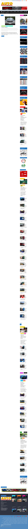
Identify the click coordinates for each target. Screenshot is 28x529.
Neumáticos (22, 522)
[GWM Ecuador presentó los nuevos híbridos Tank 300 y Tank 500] (22, 456)
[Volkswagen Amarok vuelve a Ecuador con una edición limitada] (22, 463)
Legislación (26, 523)
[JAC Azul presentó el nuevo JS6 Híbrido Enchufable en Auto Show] (22, 197)
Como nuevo (4, 27)
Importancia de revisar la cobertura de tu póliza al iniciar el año (23, 336)
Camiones (16, 517)
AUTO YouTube (11, 523)
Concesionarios (10, 521)
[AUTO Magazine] (1, 11)
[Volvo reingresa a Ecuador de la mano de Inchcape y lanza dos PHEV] (22, 288)
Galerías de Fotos (17, 518)
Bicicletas (9, 518)
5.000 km (10, 28)
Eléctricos (6, 517)
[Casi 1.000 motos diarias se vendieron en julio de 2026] (23, 180)
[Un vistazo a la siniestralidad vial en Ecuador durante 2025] (22, 352)
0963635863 (8, 28)
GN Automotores (14, 519)
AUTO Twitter (8, 523)
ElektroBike (5, 521)
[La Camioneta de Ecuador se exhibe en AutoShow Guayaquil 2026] (22, 204)
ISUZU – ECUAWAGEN (25, 520)
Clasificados (7, 519)
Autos (22, 520)
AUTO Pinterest (14, 523)
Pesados (11, 517)
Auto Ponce (5, 519)
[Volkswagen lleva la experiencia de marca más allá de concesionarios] (22, 308)
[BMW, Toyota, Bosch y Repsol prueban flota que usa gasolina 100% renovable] (22, 256)
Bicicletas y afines (22, 519)
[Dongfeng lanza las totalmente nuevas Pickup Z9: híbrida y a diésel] (22, 412)
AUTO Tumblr (18, 523)
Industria (4, 11)
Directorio (18, 520)
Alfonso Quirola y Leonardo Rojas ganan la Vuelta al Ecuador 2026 (15, 0)
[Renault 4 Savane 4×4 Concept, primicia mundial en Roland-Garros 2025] (22, 450)
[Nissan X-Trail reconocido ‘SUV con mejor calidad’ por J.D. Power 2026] (22, 301)
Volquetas (13, 520)
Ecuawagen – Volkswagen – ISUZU (15, 521)
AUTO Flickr (23, 523)
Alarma (12, 28)
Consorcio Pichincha (15, 522)
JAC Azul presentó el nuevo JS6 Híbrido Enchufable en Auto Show (23, 384)
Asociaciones (7, 522)
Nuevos (21, 11)
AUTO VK (21, 523)
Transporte (13, 517)
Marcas (20, 520)
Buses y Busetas (25, 519)
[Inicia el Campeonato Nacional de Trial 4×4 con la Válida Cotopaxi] (23, 433)
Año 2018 (14, 28)
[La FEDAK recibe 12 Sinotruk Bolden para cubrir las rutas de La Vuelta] (22, 223)
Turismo (15, 11)
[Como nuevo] (10, 16)
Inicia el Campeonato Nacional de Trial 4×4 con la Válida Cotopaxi (24, 441)
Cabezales (10, 520)
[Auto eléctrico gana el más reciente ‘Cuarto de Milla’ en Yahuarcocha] (22, 133)
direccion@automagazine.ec (4, 509)
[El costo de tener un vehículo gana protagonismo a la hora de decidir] (22, 230)
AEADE (9, 522)
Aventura (14, 518)
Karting (26, 517)
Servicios (12, 522)
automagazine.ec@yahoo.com (4, 508)
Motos (11, 11)
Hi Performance (25, 522)
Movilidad (26, 518)
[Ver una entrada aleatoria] (26, 11)
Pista (21, 114)
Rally (22, 517)
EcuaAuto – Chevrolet (3, 522)
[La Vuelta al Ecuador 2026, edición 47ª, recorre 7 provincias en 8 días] (19, 508)
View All (25, 15)
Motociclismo (3, 518)
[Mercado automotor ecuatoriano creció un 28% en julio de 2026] (22, 217)
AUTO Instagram (4, 523)
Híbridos (8, 517)
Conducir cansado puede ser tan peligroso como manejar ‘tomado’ (23, 20)
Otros (7, 521)
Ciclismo (5, 518)
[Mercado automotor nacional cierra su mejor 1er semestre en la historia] (22, 314)
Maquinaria (15, 520)
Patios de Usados (19, 522)
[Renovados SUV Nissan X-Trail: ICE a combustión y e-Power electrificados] (22, 249)
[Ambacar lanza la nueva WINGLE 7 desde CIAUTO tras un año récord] (22, 419)
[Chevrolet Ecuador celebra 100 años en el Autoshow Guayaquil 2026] (22, 210)
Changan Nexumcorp (25, 521)
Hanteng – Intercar (21, 521)
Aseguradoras (22, 333)
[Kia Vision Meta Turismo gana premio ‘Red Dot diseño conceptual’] (22, 262)
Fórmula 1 (20, 517)
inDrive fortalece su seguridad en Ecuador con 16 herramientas (24, 504)
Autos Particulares (11, 519)
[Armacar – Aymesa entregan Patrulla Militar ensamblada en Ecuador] (22, 282)
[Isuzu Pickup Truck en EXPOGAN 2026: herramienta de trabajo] (22, 275)
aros (15, 28)
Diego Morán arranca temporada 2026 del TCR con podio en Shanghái (23, 117)
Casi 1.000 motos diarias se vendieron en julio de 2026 (23, 188)
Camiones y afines (7, 520)
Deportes (8, 11)
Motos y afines (18, 519)
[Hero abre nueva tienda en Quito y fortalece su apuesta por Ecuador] (22, 295)
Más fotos (20, 518)
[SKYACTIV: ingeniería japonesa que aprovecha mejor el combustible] (22, 243)
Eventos (22, 518)
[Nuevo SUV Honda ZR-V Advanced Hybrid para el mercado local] (22, 269)
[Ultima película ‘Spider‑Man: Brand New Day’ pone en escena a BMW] (22, 236)
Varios (18, 11)
